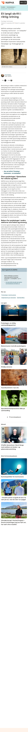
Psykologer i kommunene (8, 295)
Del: (3, 80)
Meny (22, 2)
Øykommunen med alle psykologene (13, 346)
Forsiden (3, 7)
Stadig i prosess (6, 367)
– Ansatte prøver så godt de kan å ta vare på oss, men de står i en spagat (13, 498)
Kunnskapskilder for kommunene (12, 477)
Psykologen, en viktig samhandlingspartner (8, 324)
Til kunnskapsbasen (15, 417)
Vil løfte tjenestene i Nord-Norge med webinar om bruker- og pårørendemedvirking (12, 447)
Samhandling (20, 297)
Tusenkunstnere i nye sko (10, 388)
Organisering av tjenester (8, 297)
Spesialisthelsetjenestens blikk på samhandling (13, 409)
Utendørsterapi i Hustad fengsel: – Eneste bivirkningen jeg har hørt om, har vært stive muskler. (13, 522)
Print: (9, 80)
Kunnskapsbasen (11, 7)
